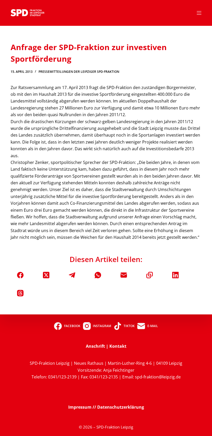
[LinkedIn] (175, 275)
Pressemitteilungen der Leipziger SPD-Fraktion (79, 71)
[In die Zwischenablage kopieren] (149, 275)
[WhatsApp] (98, 275)
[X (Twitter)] (46, 275)
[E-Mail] (123, 275)
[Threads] (20, 293)
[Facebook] (20, 275)
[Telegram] (72, 275)
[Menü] (199, 13)
